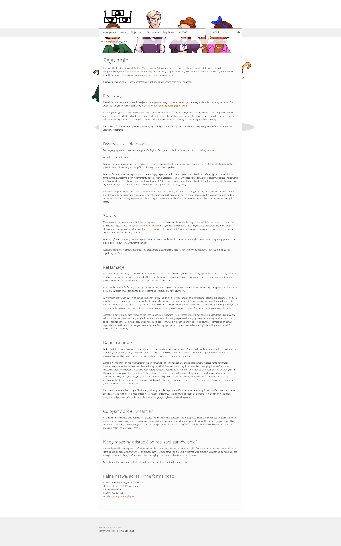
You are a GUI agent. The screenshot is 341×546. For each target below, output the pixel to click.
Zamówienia (153, 32)
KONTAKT (182, 32)
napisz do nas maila (144, 225)
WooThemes (127, 530)
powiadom (207, 273)
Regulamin (168, 32)
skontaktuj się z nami (206, 150)
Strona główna (108, 32)
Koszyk (123, 32)
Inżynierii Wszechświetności (146, 68)
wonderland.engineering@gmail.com (169, 105)
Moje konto (136, 32)
